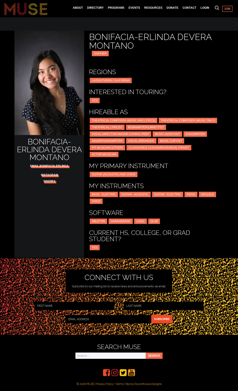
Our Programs (119, 12)
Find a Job (152, 12)
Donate (172, 7)
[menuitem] (106, 373)
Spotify (49, 181)
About (78, 7)
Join (227, 8)
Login (205, 7)
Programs (116, 7)
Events (134, 7)
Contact (189, 7)
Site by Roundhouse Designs (143, 384)
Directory (95, 7)
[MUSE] (25, 9)
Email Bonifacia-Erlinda (49, 166)
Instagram (49, 175)
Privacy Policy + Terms (110, 384)
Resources (153, 7)
